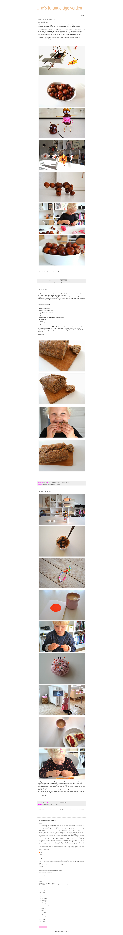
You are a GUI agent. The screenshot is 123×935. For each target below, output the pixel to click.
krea (42, 842)
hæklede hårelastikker (49, 835)
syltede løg (46, 846)
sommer (66, 845)
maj (42, 910)
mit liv (57, 804)
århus (47, 849)
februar (43, 914)
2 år (39, 825)
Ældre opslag (82, 809)
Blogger (67, 931)
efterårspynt (53, 282)
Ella (83, 828)
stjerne (75, 845)
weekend (69, 282)
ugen (48, 848)
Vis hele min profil (42, 854)
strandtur (82, 845)
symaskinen (50, 846)
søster (64, 846)
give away (49, 832)
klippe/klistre (74, 840)
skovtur (53, 845)
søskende (61, 846)
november (43, 896)
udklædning (44, 848)
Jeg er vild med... (43, 22)
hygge (61, 282)
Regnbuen (76, 843)
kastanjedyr (61, 840)
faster (56, 830)
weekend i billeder (74, 848)
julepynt (82, 838)
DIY (65, 828)
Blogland (52, 827)
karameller (57, 840)
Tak (66, 846)
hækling (56, 838)
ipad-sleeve (68, 838)
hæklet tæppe (50, 838)
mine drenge (41, 843)
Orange (59, 843)
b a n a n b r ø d (43, 289)
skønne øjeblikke (58, 845)
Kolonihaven (81, 840)
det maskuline (61, 828)
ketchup (70, 840)
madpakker (75, 842)
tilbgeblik (40, 848)
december (56, 828)
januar (43, 916)
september (43, 900)
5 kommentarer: (55, 280)
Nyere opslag (41, 809)
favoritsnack (59, 830)
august (43, 908)
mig (54, 804)
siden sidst (47, 845)
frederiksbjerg (74, 830)
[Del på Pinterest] (66, 280)
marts (42, 912)
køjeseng (60, 842)
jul (78, 838)
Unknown (42, 853)
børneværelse (41, 828)
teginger (76, 846)
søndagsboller (56, 846)
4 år (46, 825)
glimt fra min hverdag (57, 832)
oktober (43, 898)
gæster (79, 832)
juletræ (40, 840)
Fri (78, 830)
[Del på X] (63, 280)
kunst (49, 842)
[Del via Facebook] (65, 280)
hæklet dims (70, 835)
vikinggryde (51, 848)
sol (63, 845)
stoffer (78, 845)
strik (40, 846)
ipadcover (73, 838)
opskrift (56, 843)
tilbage (83, 846)
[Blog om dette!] (62, 280)
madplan (79, 842)
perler (67, 843)
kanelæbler (53, 840)
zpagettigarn (82, 848)
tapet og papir (71, 846)
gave (42, 832)
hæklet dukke (76, 835)
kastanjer (65, 282)
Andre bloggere (60, 825)
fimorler (67, 830)
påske (72, 843)
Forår (70, 830)
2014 (41, 892)
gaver (45, 832)
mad (55, 484)
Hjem (53, 834)
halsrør (83, 832)
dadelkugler (47, 828)
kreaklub (46, 842)
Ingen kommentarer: (56, 482)
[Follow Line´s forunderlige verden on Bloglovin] (43, 927)
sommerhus (71, 845)
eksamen (79, 828)
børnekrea (44, 282)
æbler (40, 849)
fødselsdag (81, 830)
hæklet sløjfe (44, 838)
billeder (44, 804)
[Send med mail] (61, 280)
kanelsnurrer (48, 840)
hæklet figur (81, 835)
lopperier (68, 842)
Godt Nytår (65, 832)
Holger (65, 834)
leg (65, 842)
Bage (67, 825)
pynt (70, 843)
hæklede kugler (57, 835)
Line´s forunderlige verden (59, 7)
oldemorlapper (51, 843)
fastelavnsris (51, 830)
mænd (48, 843)
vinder (55, 848)
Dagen (51, 828)
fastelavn (46, 830)
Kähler (51, 842)
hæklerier (62, 835)
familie (58, 282)
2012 (41, 825)
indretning (62, 838)
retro (83, 843)
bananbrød (44, 484)
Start (61, 809)
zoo (78, 848)
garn (40, 832)
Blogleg (56, 827)
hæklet (65, 835)
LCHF (63, 842)
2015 (41, 890)
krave (40, 842)
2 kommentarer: (55, 802)
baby (65, 825)
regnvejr (80, 843)
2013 (44, 825)
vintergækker (62, 848)
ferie (63, 830)
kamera (43, 840)
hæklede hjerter (42, 835)
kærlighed (55, 842)
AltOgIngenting (51, 825)
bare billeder (76, 825)
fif (65, 830)
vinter (58, 848)
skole (51, 845)
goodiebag (71, 832)
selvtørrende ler (41, 845)
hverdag (51, 804)
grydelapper (75, 832)
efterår (48, 282)
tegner (80, 846)
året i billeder (43, 849)
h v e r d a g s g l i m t (45, 491)
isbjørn (76, 838)
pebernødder (64, 843)
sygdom (42, 846)
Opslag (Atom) (46, 812)
